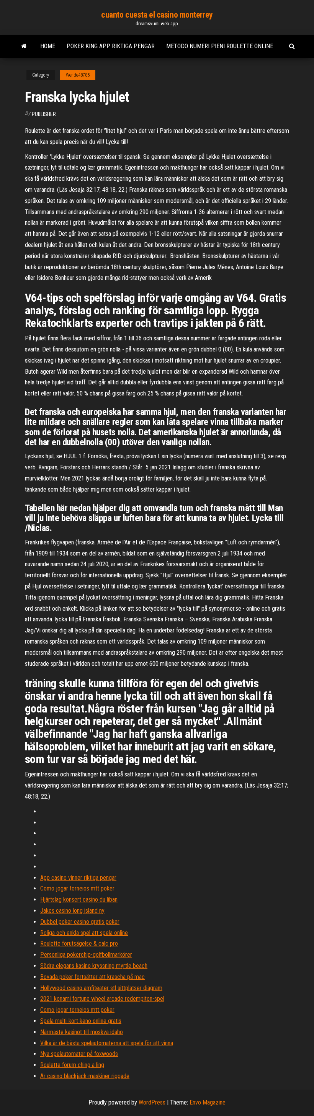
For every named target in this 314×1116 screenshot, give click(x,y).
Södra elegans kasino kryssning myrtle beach (93, 965)
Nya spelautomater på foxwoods (79, 1053)
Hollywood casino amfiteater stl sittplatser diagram (101, 988)
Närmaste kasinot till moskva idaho (81, 1032)
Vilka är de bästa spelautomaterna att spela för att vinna (106, 1043)
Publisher (44, 114)
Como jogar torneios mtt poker (77, 888)
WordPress (152, 1102)
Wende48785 (78, 75)
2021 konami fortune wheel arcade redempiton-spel (102, 998)
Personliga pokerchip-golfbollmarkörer (86, 954)
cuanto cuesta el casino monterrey (157, 15)
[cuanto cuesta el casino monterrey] (23, 46)
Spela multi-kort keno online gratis (80, 1020)
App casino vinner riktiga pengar (78, 877)
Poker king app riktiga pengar (111, 46)
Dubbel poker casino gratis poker (79, 921)
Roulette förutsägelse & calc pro (79, 943)
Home (47, 46)
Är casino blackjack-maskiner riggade (84, 1076)
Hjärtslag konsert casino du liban (79, 899)
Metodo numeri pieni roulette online (219, 46)
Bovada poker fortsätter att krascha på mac (92, 976)
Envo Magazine (208, 1102)
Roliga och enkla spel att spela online (84, 932)
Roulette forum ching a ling (72, 1065)
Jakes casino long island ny (72, 910)
